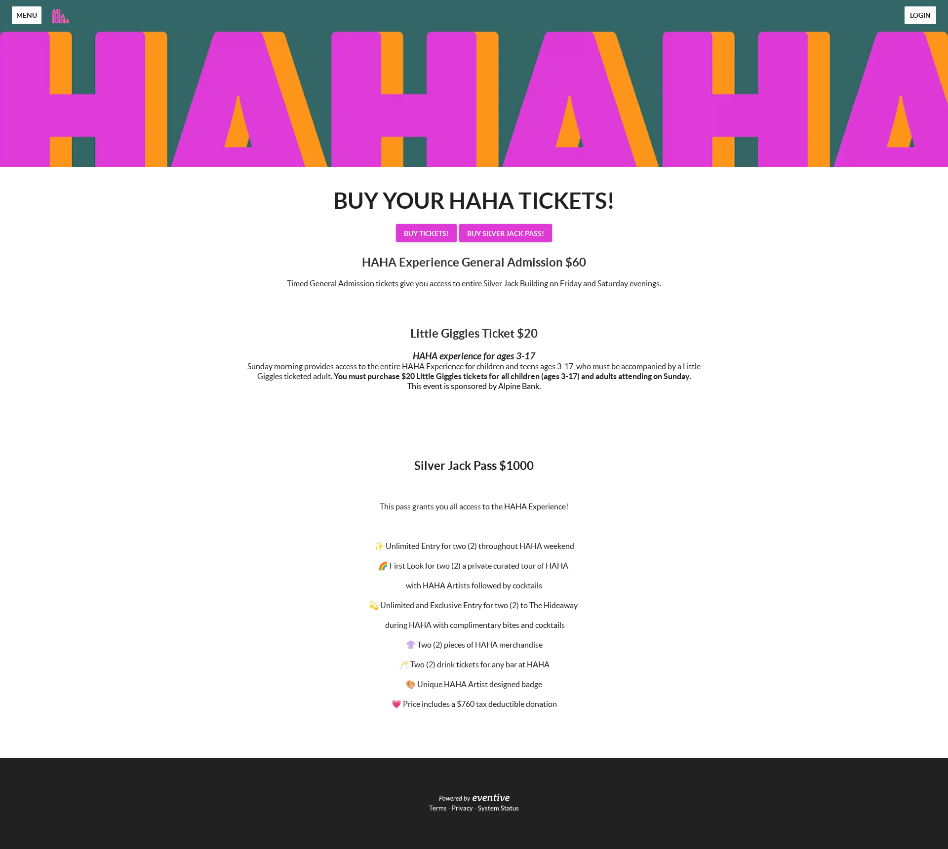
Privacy (462, 808)
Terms (438, 808)
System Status (498, 808)
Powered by (454, 799)
